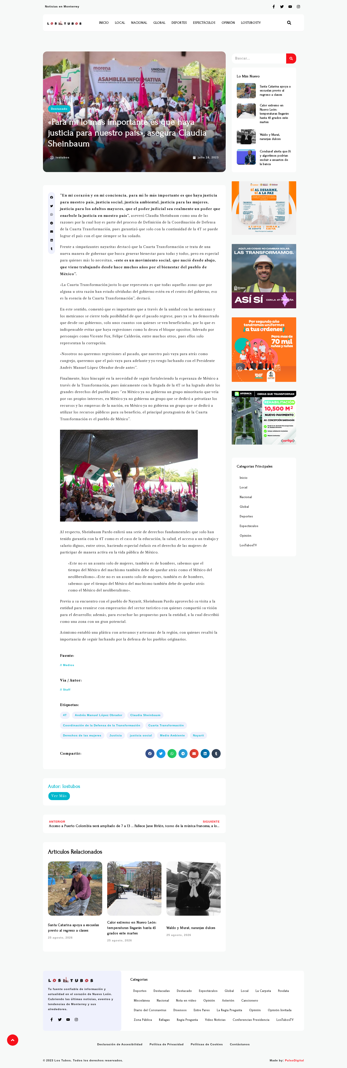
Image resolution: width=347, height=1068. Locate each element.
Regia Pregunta (187, 1020)
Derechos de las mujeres (82, 735)
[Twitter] (282, 6)
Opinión (228, 23)
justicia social (141, 735)
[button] (289, 22)
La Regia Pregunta (229, 1010)
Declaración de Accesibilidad (120, 1044)
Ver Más (59, 796)
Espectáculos (204, 23)
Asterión (228, 1000)
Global (159, 23)
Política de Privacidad (167, 1044)
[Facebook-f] (273, 6)
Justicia (115, 735)
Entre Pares (202, 1010)
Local (120, 23)
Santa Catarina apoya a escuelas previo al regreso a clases (275, 91)
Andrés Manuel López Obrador (98, 715)
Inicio (104, 23)
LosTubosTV (251, 23)
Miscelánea (142, 1000)
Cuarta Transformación (166, 725)
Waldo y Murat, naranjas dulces (190, 928)
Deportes (179, 23)
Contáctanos (240, 1044)
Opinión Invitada (280, 1010)
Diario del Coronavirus (150, 1010)
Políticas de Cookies (207, 1044)
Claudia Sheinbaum (145, 715)
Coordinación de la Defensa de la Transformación (101, 725)
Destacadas (162, 991)
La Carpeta (263, 991)
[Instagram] (298, 6)
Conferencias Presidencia (251, 1020)
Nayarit (198, 735)
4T (65, 715)
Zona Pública (143, 1020)
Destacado (59, 108)
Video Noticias (215, 1020)
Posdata (283, 991)
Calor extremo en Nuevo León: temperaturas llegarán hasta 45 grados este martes (131, 927)
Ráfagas (164, 1020)
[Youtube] (290, 6)
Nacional (139, 23)
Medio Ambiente (172, 735)
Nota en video (186, 1000)
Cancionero (249, 1000)
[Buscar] (291, 58)
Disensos (180, 1010)
